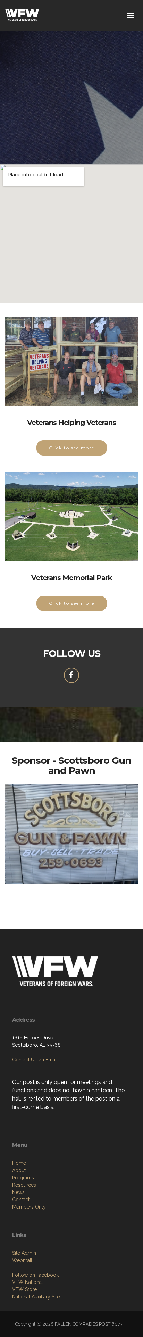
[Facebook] (71, 675)
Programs (23, 1177)
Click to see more (71, 447)
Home (19, 1163)
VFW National (27, 1282)
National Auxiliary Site (36, 1297)
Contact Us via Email (35, 1059)
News (18, 1192)
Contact (21, 1199)
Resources (24, 1185)
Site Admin (24, 1253)
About (19, 1170)
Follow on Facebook (35, 1275)
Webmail (22, 1260)
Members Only (29, 1207)
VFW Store (24, 1289)
